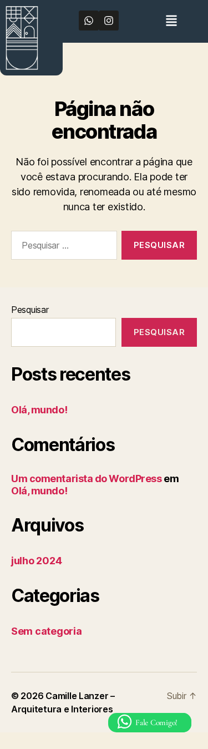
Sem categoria (46, 631)
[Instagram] (109, 21)
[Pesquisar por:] (62, 247)
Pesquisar (30, 309)
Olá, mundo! (39, 410)
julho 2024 (36, 560)
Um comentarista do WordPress (86, 478)
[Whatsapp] (89, 21)
